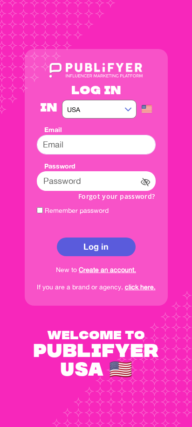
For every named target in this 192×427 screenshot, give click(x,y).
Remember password (77, 210)
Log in (96, 246)
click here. (140, 287)
